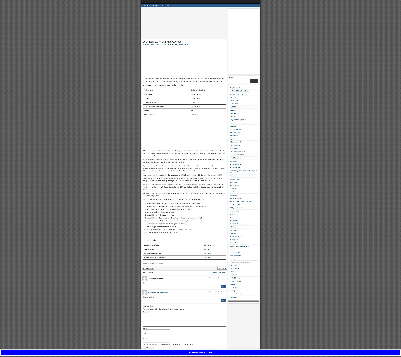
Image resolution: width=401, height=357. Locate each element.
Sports (232, 271)
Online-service (234, 230)
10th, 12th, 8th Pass (236, 88)
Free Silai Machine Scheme (238, 155)
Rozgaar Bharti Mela (236, 252)
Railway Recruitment (236, 243)
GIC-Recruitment (235, 167)
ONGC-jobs (233, 227)
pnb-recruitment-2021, (236, 236)
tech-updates (174, 44)
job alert (155, 5)
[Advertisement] (184, 23)
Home (146, 5)
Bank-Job (232, 116)
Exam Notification (235, 145)
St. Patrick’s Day (235, 278)
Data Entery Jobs (235, 132)
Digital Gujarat (234, 139)
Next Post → (222, 268)
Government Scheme (236, 176)
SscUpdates (233, 275)
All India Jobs (234, 104)
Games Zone (233, 161)
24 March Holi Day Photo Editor (239, 91)
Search (231, 77)
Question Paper (234, 240)
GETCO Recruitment (236, 164)
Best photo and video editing (238, 123)
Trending (232, 291)
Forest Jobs (233, 148)
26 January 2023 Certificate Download (162, 41)
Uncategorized (234, 297)
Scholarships (233, 265)
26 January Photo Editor (237, 94)
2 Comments (184, 44)
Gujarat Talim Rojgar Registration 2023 (241, 201)
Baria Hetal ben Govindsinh (158, 292)
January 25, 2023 (162, 44)
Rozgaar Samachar (235, 255)
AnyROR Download (235, 107)
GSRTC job (233, 189)
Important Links (234, 211)
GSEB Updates (234, 185)
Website (145, 339)
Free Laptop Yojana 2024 (237, 151)
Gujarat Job (233, 195)
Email (145, 334)
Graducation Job (235, 179)
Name (145, 328)
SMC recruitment (235, 268)
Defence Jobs (234, 135)
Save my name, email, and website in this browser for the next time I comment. (169, 344)
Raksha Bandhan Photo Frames (239, 246)
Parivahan (233, 233)
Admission (233, 97)
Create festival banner (236, 129)
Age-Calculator (234, 100)
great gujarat (233, 182)
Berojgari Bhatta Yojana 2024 (238, 120)
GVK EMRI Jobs (235, 204)
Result (231, 249)
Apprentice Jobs (234, 113)
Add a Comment (219, 273)
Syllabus (232, 284)
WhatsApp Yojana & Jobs (200, 352)
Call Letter (233, 126)
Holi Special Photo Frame (237, 208)
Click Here (207, 245)
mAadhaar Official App (236, 224)
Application (233, 110)
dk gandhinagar (149, 44)
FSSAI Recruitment (235, 158)
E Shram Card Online (236, 142)
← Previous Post (148, 268)
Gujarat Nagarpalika (236, 198)
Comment (146, 312)
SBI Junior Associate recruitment (240, 262)
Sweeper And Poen (235, 281)
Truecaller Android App (236, 294)
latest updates (234, 220)
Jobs (231, 217)
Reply (223, 286)
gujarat (232, 192)
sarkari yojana (165, 5)
